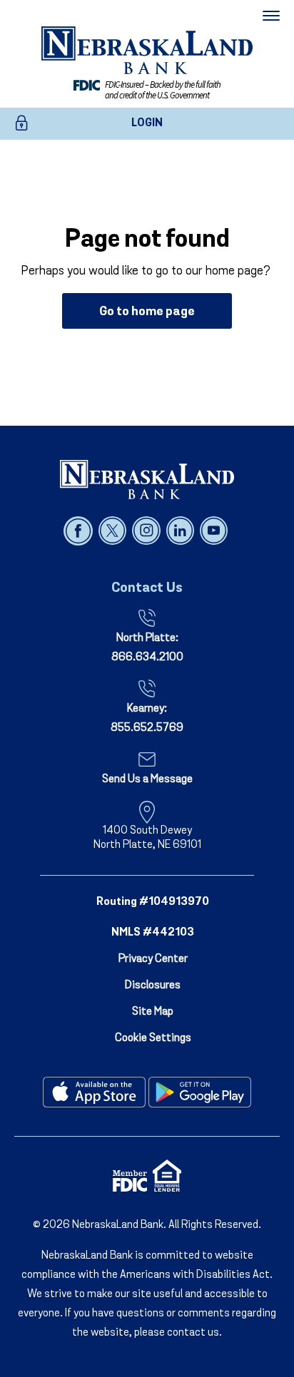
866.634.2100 (147, 657)
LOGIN (147, 123)
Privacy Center (153, 959)
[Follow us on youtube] (214, 530)
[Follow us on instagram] (147, 530)
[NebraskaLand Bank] (147, 479)
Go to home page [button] (147, 312)
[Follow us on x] (113, 530)
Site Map (152, 1012)
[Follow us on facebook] (80, 530)
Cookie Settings (153, 1038)
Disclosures (153, 985)
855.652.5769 (147, 728)
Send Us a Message (147, 779)
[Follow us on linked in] (181, 530)
